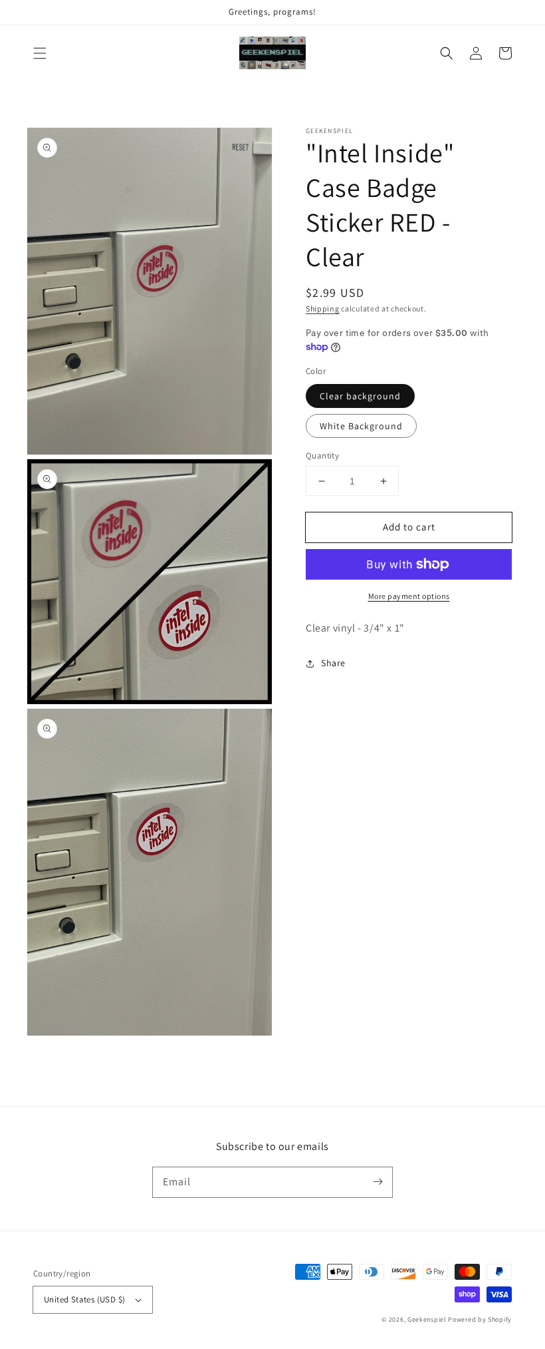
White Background (361, 426)
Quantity (322, 455)
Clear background (360, 396)
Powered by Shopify (480, 1319)
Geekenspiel (427, 1319)
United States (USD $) (84, 1299)
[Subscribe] (377, 1182)
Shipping (323, 308)
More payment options (409, 596)
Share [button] (333, 663)
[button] (39, 53)
